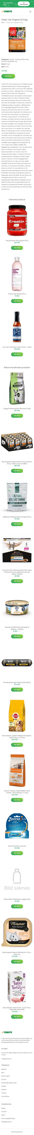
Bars (27, 59)
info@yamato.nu (6, 1059)
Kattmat (3, 61)
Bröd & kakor (5, 1076)
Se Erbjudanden (24, 3)
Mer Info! (8, 76)
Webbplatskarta (6, 1122)
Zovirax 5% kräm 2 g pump (17, 846)
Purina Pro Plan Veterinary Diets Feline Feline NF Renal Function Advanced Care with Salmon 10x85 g (17, 572)
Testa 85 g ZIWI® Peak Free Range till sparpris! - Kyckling (17, 628)
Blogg (3, 1108)
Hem (2, 22)
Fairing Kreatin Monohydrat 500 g (17, 240)
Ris (16, 61)
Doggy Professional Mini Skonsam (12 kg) (17, 408)
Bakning (3, 1069)
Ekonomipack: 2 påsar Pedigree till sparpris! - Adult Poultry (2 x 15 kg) (17, 736)
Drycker (3, 1079)
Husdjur (12, 59)
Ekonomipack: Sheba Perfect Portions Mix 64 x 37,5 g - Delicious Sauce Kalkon (17, 463)
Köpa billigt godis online (9, 1083)
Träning (17, 59)
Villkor (3, 1115)
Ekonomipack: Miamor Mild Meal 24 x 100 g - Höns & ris (17, 953)
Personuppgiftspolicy (8, 1118)
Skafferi (22, 59)
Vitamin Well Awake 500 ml (17, 294)
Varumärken (5, 1096)
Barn (2, 1072)
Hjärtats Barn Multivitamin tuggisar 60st (17, 899)
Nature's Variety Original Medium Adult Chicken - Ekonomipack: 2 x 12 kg (17, 792)
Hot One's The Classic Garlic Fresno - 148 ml (17, 347)
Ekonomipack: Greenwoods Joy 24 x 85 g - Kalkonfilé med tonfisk (17, 1008)
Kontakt (3, 1111)
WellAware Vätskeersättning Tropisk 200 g (17, 517)
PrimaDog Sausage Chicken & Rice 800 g (17, 682)
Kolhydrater (11, 61)
